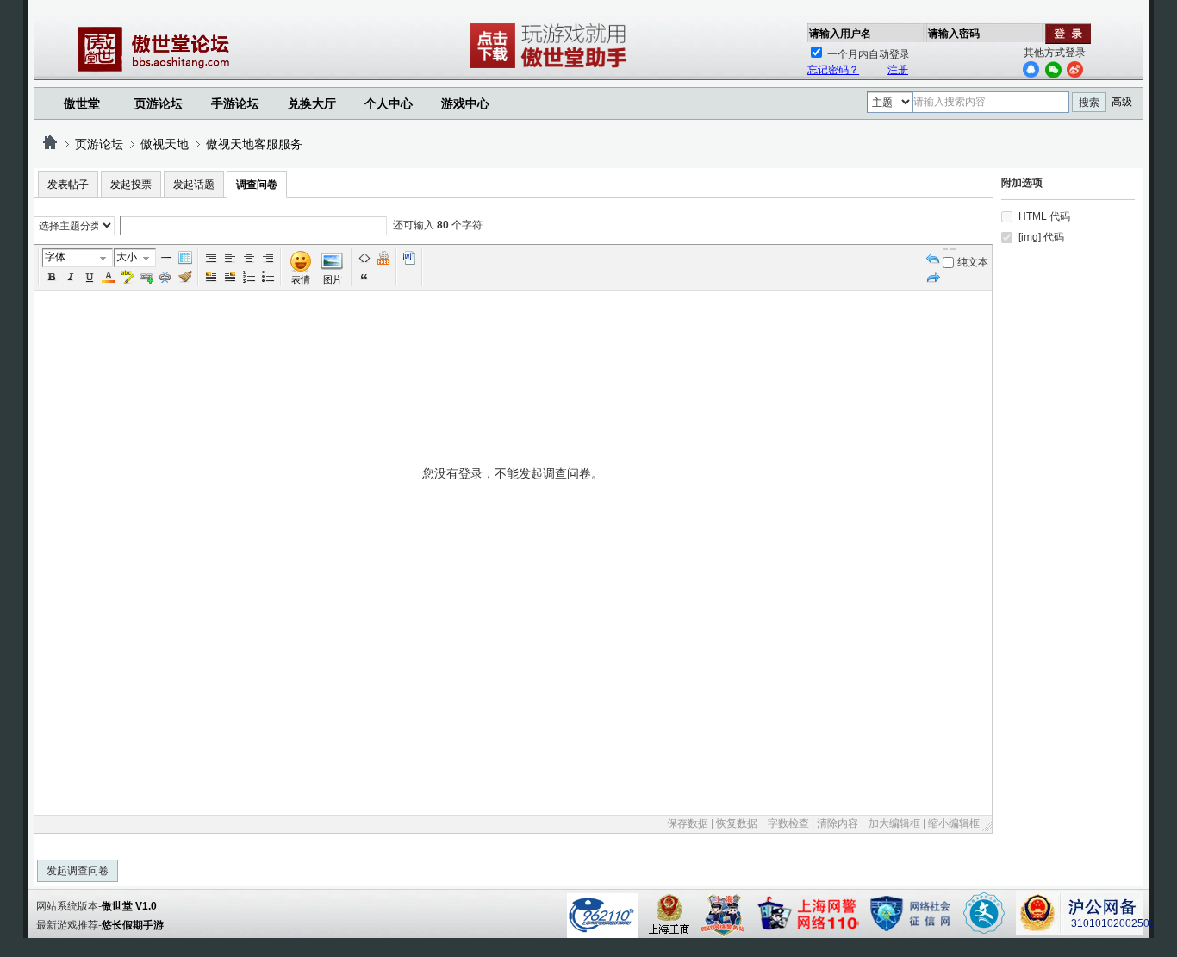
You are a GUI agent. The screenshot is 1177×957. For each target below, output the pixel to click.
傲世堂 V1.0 (129, 906)
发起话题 (194, 184)
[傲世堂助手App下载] (551, 68)
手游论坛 (235, 103)
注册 (897, 70)
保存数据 (687, 823)
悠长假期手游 (133, 925)
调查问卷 (256, 184)
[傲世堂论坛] (50, 144)
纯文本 (972, 262)
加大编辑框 (894, 823)
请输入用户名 (840, 34)
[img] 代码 (1041, 237)
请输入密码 (954, 34)
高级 (1122, 102)
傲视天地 (164, 144)
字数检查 (788, 823)
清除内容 (837, 823)
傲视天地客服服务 (254, 144)
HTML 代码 (1044, 216)
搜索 (1089, 103)
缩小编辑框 (954, 823)
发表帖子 (68, 184)
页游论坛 (158, 103)
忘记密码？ (833, 70)
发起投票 (131, 184)
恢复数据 (736, 823)
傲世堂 (82, 103)
